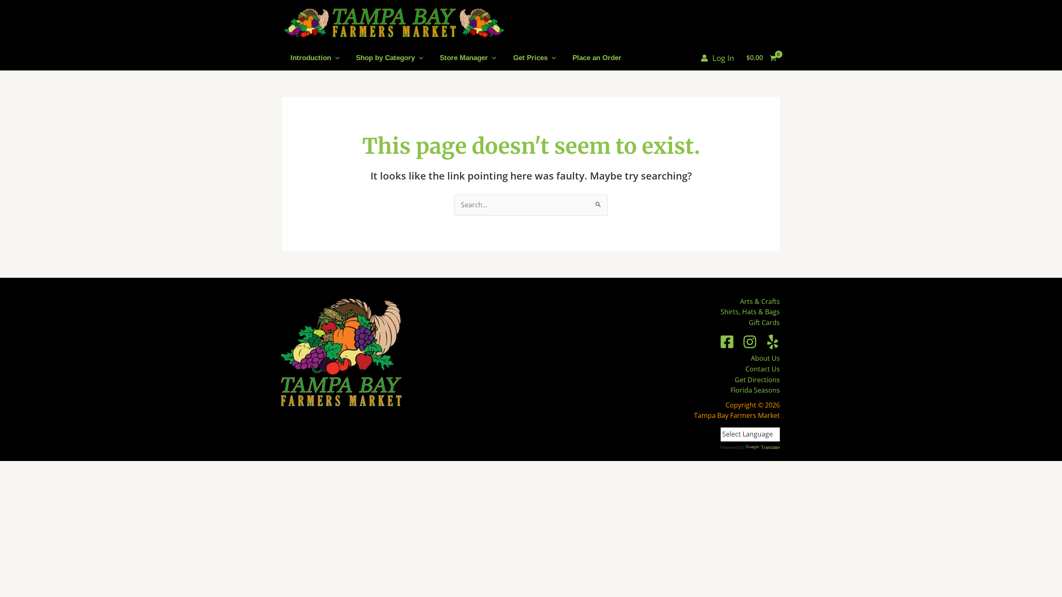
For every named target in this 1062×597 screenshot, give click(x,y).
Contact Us (762, 369)
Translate (770, 447)
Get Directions (757, 379)
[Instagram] (750, 342)
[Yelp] (772, 342)
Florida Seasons (755, 390)
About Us (765, 358)
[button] (335, 58)
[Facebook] (727, 342)
